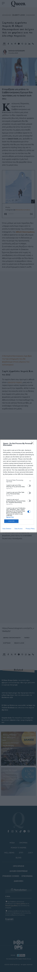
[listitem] (18, 480)
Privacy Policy (30, 528)
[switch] (29, 486)
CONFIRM (11, 521)
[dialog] (18, 486)
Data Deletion (6, 528)
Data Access (18, 528)
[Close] (33, 444)
